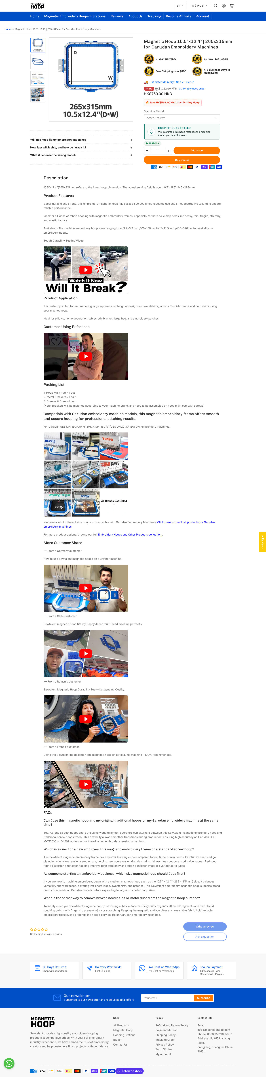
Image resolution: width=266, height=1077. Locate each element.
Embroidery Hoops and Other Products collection (130, 534)
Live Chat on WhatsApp (160, 970)
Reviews (117, 16)
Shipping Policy (165, 1035)
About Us (135, 16)
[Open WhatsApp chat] (9, 1063)
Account (202, 16)
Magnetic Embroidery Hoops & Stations (75, 16)
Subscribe (203, 998)
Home (34, 16)
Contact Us (120, 1044)
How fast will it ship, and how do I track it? (58, 147)
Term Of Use (163, 1049)
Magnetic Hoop (123, 1030)
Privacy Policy (164, 1044)
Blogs (117, 1039)
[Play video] (86, 270)
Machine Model (154, 111)
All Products (121, 1025)
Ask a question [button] (204, 936)
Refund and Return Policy (171, 1025)
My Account (163, 1054)
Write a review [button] (205, 926)
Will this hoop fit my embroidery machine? (58, 139)
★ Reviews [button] (262, 542)
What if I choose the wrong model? (53, 155)
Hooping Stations (124, 1035)
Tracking (154, 16)
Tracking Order (165, 1039)
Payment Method (166, 1030)
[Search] (216, 6)
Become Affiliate (178, 16)
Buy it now (182, 160)
